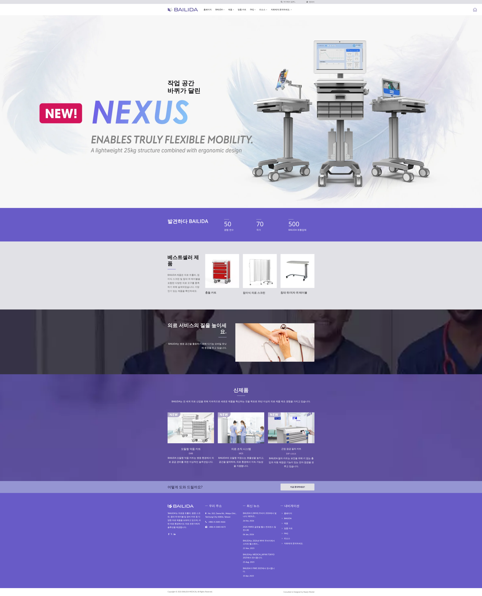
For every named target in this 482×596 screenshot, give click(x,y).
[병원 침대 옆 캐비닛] (297, 271)
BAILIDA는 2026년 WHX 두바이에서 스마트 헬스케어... (259, 542)
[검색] (281, 2)
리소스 (262, 9)
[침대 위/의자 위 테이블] (260, 271)
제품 (230, 9)
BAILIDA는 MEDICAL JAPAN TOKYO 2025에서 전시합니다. (258, 556)
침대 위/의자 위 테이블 (256, 292)
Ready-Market (309, 592)
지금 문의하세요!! (297, 487)
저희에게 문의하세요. (280, 9)
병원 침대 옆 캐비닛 (292, 292)
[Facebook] (168, 534)
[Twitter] (171, 534)
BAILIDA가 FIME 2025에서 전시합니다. (259, 570)
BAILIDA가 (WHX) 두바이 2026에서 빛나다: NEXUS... (260, 515)
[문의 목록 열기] (475, 10)
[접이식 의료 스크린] (222, 271)
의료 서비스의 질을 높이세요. (197, 328)
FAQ (252, 9)
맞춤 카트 (242, 9)
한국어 (311, 2)
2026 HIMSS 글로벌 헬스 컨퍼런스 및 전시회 (259, 528)
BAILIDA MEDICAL (189, 592)
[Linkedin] (174, 534)
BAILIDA (219, 9)
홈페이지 (208, 9)
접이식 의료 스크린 (216, 292)
